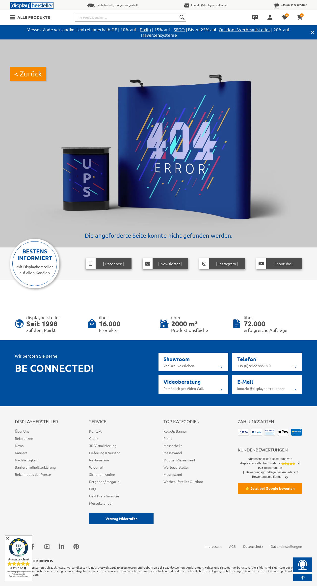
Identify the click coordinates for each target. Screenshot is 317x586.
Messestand (172, 474)
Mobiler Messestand (179, 460)
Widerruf (96, 467)
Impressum (213, 546)
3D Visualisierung (102, 445)
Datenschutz (253, 546)
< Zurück (28, 73)
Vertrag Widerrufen (121, 518)
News (19, 445)
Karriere (21, 452)
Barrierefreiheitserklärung (35, 467)
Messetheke (173, 445)
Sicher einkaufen (102, 474)
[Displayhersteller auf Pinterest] (76, 547)
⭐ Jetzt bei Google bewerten (270, 488)
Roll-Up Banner (175, 431)
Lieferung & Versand (104, 452)
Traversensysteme (158, 34)
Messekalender (101, 503)
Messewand (172, 452)
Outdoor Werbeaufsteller (244, 29)
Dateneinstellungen (286, 546)
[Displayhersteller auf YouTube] (47, 547)
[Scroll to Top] (302, 577)
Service (97, 421)
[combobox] (130, 17)
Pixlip (145, 29)
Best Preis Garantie (104, 496)
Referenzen (24, 438)
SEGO (179, 29)
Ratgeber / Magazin (104, 481)
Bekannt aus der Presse (33, 474)
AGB (232, 546)
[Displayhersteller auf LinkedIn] (62, 547)
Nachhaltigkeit (26, 460)
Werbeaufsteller (176, 467)
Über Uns (22, 431)
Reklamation (99, 460)
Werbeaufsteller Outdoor (183, 481)
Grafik (93, 438)
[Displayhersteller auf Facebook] (32, 547)
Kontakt (95, 431)
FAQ (92, 488)
